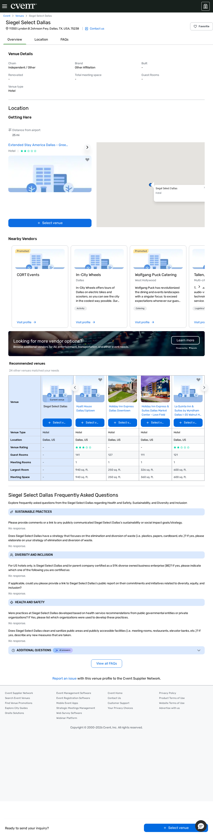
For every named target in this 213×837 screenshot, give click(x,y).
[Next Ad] (87, 147)
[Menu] (4, 6)
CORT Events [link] (28, 274)
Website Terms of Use (172, 703)
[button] (151, 184)
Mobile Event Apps (67, 703)
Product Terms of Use (172, 698)
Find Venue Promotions (18, 703)
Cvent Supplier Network (19, 693)
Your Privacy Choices (120, 708)
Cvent (6, 15)
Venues (19, 15)
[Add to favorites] (87, 159)
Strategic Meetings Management (75, 708)
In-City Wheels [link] (88, 274)
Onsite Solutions (14, 713)
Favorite (204, 26)
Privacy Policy (167, 693)
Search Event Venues (17, 698)
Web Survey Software (69, 713)
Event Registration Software (73, 698)
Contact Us (114, 698)
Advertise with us (169, 708)
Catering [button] (140, 308)
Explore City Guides (16, 708)
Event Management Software (73, 693)
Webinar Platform (66, 718)
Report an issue (64, 678)
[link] (40, 259)
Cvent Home (115, 693)
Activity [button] (80, 308)
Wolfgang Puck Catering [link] (156, 274)
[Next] (199, 286)
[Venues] (205, 6)
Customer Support (118, 703)
